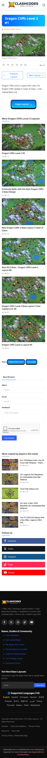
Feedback (6, 407)
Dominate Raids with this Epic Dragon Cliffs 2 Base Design (23, 190)
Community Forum (13, 663)
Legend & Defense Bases (16, 654)
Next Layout (34, 75)
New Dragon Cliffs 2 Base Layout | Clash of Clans (22, 229)
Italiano (19, 705)
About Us (5, 731)
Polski (26, 705)
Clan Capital (31, 362)
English (6, 697)
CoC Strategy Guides (14, 658)
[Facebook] (4, 622)
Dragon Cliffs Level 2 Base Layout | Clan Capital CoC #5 (21, 307)
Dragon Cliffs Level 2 (16, 362)
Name (4, 385)
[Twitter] (11, 622)
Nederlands (35, 705)
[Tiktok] (25, 622)
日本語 (41, 697)
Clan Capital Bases (13, 640)
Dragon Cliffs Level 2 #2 (13, 153)
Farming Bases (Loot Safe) (16, 649)
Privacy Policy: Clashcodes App (14, 735)
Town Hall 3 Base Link (29, 489)
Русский (10, 705)
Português (24, 697)
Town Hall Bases (12, 635)
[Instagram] (18, 622)
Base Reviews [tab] (9, 377)
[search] (44, 5)
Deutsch (33, 697)
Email (4, 397)
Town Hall (15, 731)
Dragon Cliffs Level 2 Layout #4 (17, 344)
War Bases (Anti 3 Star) (15, 644)
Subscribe (40, 685)
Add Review (9, 438)
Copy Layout (22, 104)
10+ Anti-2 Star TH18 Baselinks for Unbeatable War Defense (32, 505)
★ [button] (4, 65)
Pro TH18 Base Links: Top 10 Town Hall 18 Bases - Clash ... (32, 461)
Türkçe (39, 701)
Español (15, 697)
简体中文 (24, 701)
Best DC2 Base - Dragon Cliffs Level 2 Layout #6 (20, 268)
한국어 (16, 701)
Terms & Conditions (18, 726)
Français (8, 701)
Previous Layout (14, 75)
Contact (5, 726)
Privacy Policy (34, 726)
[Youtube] (31, 622)
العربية (32, 701)
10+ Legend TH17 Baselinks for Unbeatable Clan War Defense (31, 477)
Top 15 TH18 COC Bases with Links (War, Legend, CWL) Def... (32, 520)
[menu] (3, 5)
